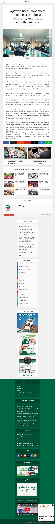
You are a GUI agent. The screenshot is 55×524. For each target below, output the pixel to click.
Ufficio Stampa (32, 25)
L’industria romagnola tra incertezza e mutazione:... (44, 190)
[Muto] (34, 514)
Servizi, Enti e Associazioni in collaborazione (27, 392)
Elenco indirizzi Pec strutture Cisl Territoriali (28, 445)
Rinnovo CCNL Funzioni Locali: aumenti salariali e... (20, 183)
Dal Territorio (27, 8)
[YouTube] (25, 455)
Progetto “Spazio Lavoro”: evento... (20, 190)
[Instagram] (28, 455)
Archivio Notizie (20, 395)
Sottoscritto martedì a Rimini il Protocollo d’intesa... (19, 174)
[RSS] (35, 455)
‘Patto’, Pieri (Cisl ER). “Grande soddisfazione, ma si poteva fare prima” (26, 254)
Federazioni (19, 388)
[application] (27, 509)
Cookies (47, 522)
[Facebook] (18, 455)
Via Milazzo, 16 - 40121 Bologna (25, 434)
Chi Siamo (19, 386)
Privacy (50, 522)
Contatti (40, 522)
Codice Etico (35, 522)
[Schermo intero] (36, 514)
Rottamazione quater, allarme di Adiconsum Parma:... (44, 174)
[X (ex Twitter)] (21, 455)
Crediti (43, 522)
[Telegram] (31, 455)
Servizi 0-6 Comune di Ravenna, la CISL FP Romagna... (43, 183)
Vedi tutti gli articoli (9, 215)
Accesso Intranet (28, 522)
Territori (19, 390)
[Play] (18, 514)
